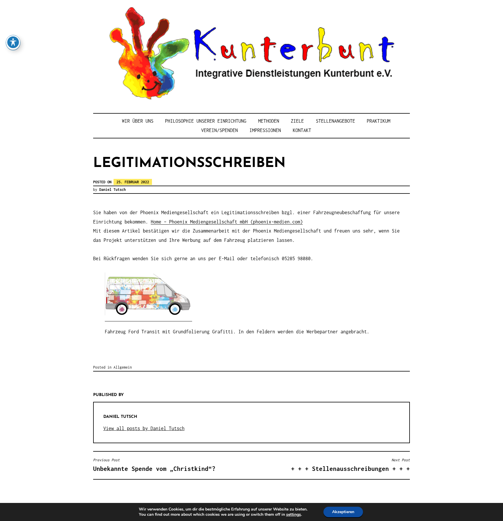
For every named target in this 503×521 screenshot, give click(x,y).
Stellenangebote (335, 121)
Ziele (297, 121)
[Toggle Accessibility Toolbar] (13, 42)
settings (293, 514)
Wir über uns (137, 121)
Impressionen (265, 130)
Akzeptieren (343, 512)
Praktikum (378, 121)
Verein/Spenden (219, 130)
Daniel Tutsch (112, 189)
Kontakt (302, 130)
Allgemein (123, 367)
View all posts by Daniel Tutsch (144, 428)
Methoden (268, 121)
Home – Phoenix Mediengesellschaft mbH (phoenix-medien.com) (227, 221)
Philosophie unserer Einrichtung (205, 121)
